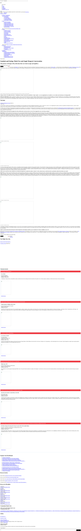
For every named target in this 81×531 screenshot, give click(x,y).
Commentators (6, 487)
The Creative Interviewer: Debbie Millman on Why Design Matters (12, 463)
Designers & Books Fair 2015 (8, 56)
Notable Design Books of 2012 (8, 24)
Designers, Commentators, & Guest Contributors (6, 15)
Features (3, 29)
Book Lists (3, 45)
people (3, 6)
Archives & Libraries (7, 31)
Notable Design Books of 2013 (8, 23)
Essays (5, 36)
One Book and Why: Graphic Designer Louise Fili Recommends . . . (17, 482)
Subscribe (5, 12)
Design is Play (53, 67)
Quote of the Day (6, 39)
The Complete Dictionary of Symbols (63, 231)
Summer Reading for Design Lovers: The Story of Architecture (11, 468)
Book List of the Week (7, 46)
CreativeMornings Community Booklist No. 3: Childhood (30, 510)
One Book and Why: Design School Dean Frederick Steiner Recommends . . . (13, 469)
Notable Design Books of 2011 (8, 25)
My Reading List (2, 516)
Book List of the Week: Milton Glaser (14, 28)
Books (3, 21)
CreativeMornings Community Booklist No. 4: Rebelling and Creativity (11, 510)
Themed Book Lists (7, 41)
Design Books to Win (7, 34)
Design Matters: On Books (8, 20)
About (1, 521)
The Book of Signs (3, 243)
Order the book (3, 327)
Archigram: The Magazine (6, 457)
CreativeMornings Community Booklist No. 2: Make (47, 510)
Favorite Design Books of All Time (17, 511)
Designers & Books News (8, 35)
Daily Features (6, 33)
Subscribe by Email (3, 518)
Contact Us (4, 521)
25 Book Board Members (8, 19)
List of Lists (6, 48)
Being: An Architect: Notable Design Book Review (14, 44)
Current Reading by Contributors (9, 26)
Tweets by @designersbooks (4, 520)
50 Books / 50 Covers (7, 30)
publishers (3, 7)
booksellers (4, 8)
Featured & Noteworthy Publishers (9, 52)
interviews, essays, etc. (5, 9)
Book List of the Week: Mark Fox (5, 241)
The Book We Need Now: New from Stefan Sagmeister (10, 458)
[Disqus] (40, 255)
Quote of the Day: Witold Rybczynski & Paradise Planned (10, 459)
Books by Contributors (7, 22)
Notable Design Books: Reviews (9, 38)
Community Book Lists (7, 49)
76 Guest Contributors (7, 18)
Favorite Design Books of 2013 (7, 511)
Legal (7, 521)
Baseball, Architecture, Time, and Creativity (8, 464)
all (2, 5)
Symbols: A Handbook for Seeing (74, 67)
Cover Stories (6, 32)
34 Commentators (6, 17)
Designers (1, 487)
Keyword (2, 0)
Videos (5, 42)
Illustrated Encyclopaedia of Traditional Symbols (17, 231)
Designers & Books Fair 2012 (8, 57)
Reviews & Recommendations (8, 40)
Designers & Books (3, 13)
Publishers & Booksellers (4, 51)
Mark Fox (16, 67)
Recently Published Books (8, 54)
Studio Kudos (6, 522)
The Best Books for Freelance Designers (61, 510)
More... (24, 511)
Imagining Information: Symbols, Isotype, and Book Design (11, 462)
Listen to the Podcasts (3, 519)
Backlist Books (6, 55)
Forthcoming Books (7, 53)
